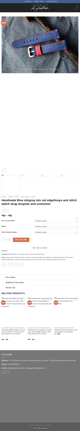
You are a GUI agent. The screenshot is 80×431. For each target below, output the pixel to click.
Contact (49, 425)
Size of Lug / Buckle (8, 220)
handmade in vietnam (51, 257)
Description (10, 277)
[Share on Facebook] (7, 264)
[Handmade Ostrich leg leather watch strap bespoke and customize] (66, 311)
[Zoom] (4, 170)
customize (34, 257)
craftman (28, 257)
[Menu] (3, 7)
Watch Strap (13, 197)
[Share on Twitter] (11, 264)
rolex (40, 259)
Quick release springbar (9, 232)
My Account (39, 425)
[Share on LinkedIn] (22, 264)
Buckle (4, 226)
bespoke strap (9, 257)
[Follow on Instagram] (7, 372)
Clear (76, 218)
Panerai (36, 259)
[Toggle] (4, 277)
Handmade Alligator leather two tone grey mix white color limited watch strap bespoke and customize (13, 332)
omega (17, 259)
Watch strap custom (60, 259)
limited (8, 259)
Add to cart (21, 240)
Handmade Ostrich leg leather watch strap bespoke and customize (66, 331)
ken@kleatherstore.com (15, 368)
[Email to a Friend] (14, 264)
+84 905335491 (13, 364)
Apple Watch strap (28, 197)
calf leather (17, 257)
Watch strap (49, 259)
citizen (23, 257)
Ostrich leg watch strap (26, 259)
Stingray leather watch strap (28, 254)
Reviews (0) (10, 288)
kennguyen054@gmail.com (35, 368)
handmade (41, 257)
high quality (61, 257)
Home (4, 197)
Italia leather (68, 257)
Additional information (15, 282)
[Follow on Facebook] (3, 372)
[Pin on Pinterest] (18, 264)
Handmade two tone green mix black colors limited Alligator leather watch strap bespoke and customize (40, 332)
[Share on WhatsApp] (3, 264)
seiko (44, 259)
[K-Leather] (40, 7)
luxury (13, 259)
